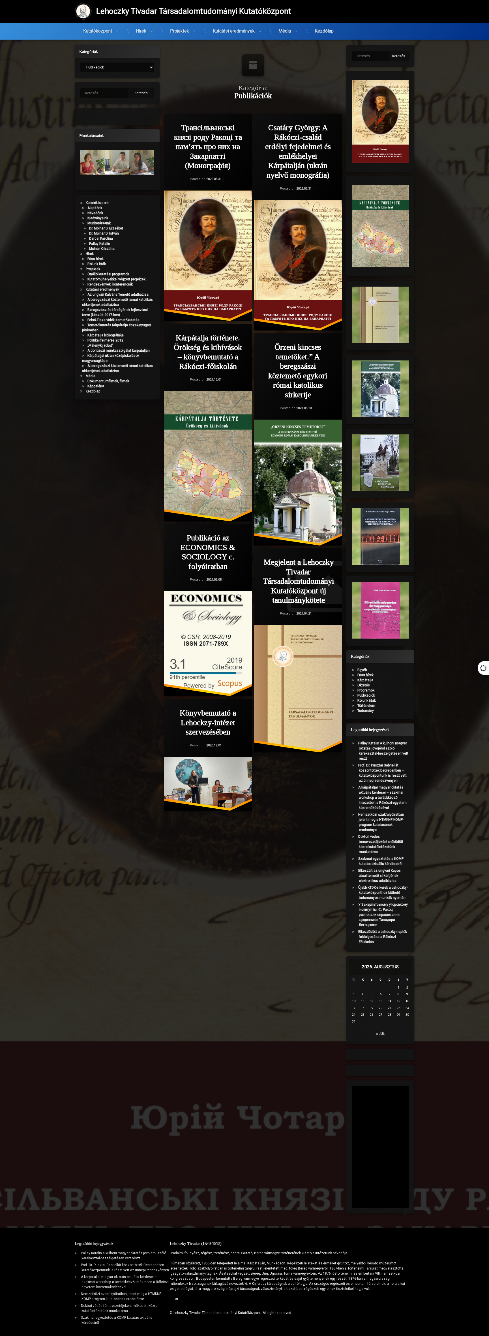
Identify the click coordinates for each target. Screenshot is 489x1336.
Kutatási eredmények (234, 31)
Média (284, 31)
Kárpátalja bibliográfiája (105, 335)
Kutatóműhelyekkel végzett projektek (116, 279)
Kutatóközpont (97, 31)
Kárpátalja (365, 680)
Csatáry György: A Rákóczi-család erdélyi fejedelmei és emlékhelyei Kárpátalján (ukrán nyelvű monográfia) (298, 151)
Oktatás (363, 685)
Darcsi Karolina (101, 238)
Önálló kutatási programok (108, 274)
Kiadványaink (97, 218)
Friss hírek (95, 259)
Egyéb (362, 670)
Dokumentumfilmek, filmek (108, 381)
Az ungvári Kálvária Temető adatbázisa (118, 295)
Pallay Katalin (99, 244)
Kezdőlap (324, 31)
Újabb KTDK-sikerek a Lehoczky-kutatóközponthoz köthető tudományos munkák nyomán (383, 893)
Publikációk (366, 695)
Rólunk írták (96, 264)
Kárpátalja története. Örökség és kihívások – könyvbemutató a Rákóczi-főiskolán (208, 352)
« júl (380, 1034)
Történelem (366, 706)
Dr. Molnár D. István (104, 233)
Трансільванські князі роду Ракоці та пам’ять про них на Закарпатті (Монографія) (208, 146)
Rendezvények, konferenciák (110, 284)
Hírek (141, 31)
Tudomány (365, 711)
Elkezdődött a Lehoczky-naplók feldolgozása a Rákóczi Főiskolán (382, 937)
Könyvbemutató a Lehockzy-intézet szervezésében (208, 722)
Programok (365, 690)
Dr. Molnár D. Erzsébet (106, 228)
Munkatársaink (99, 223)
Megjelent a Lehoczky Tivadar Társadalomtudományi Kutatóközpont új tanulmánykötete (298, 581)
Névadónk (95, 213)
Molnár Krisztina (102, 249)
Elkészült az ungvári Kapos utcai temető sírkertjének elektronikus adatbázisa (379, 876)
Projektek (179, 31)
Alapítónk (94, 208)
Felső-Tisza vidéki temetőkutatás (113, 320)
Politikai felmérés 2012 (105, 340)
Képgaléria (95, 386)
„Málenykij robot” (100, 345)
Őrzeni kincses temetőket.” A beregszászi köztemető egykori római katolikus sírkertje (297, 371)
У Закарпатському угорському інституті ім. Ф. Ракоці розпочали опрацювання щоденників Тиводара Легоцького (383, 915)
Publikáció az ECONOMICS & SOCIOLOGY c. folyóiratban (208, 552)
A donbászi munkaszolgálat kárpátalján (118, 351)
